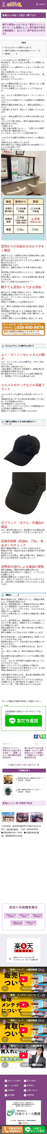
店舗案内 (11, 1090)
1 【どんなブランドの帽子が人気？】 (17, 47)
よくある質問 (13, 1085)
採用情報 (30, 1095)
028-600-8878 (12, 829)
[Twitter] (40, 738)
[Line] (44, 738)
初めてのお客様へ (15, 1081)
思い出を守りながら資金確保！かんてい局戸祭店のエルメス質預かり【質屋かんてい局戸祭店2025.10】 (34, 753)
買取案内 (30, 1085)
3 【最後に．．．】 (10, 54)
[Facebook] (36, 738)
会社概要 (11, 1095)
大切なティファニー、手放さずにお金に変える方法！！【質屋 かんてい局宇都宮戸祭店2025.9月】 (12, 753)
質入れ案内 (31, 1081)
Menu (42, 4)
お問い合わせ (32, 1090)
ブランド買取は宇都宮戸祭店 (13, 701)
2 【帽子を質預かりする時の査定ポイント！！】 (22, 51)
